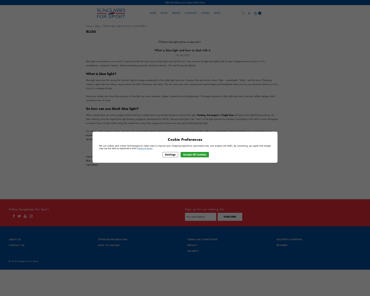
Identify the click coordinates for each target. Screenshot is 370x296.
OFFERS (205, 13)
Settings (170, 154)
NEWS (217, 13)
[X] (187, 177)
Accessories (92, 135)
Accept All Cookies (194, 154)
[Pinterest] (193, 177)
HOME (152, 13)
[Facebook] (170, 177)
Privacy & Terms (144, 148)
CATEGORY (191, 13)
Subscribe (230, 216)
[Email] (176, 177)
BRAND (176, 13)
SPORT (164, 13)
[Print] (181, 177)
